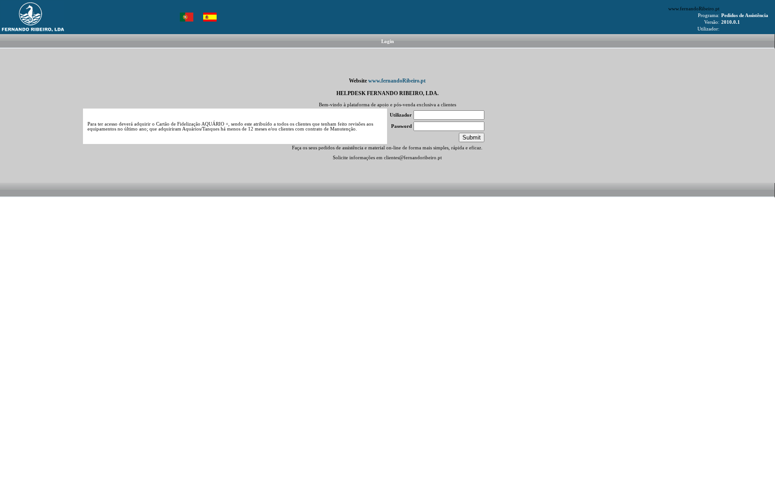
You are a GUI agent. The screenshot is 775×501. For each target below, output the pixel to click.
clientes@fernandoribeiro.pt (413, 157)
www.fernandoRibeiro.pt (693, 8)
